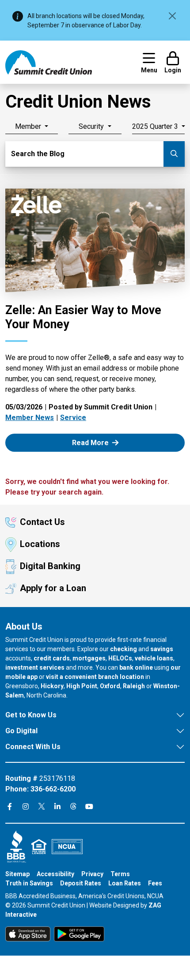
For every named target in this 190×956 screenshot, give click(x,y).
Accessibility (55, 873)
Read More (100, 442)
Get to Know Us (31, 715)
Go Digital (21, 731)
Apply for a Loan (53, 588)
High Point (81, 686)
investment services (35, 667)
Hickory (52, 686)
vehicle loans (154, 658)
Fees (155, 883)
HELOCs (120, 658)
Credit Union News (78, 101)
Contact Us (42, 522)
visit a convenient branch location (95, 676)
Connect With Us (33, 746)
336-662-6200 (53, 789)
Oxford (110, 686)
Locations (40, 544)
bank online (136, 667)
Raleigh (134, 686)
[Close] (172, 16)
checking (123, 648)
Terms (120, 873)
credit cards (52, 658)
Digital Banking (50, 566)
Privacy (92, 873)
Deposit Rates (80, 883)
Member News (29, 417)
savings (161, 648)
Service (73, 417)
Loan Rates (124, 883)
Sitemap (17, 873)
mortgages (89, 658)
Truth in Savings (29, 883)
